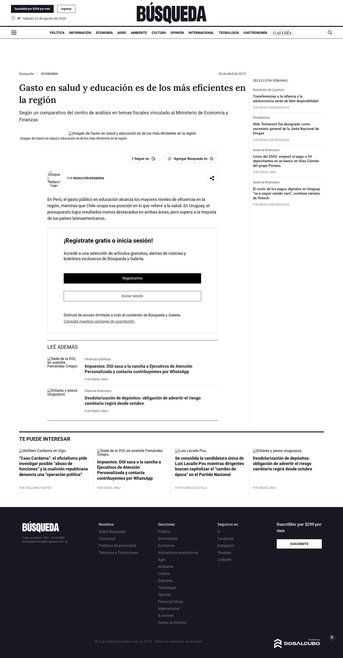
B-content (166, 615)
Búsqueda (27, 74)
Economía (104, 33)
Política (57, 33)
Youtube (224, 552)
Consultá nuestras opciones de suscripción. (99, 321)
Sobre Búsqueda (112, 531)
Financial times (170, 601)
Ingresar (66, 8)
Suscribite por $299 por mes (32, 8)
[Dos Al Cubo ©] (297, 647)
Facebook (225, 538)
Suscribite (299, 544)
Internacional (201, 33)
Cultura (159, 33)
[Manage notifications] (332, 637)
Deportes (165, 580)
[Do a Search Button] (330, 33)
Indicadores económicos (178, 552)
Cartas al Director (172, 622)
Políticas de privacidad (117, 545)
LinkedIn (224, 559)
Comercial (107, 538)
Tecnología (229, 33)
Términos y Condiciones (118, 552)
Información (80, 33)
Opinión (177, 33)
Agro (121, 33)
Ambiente (139, 33)
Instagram (225, 545)
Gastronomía (255, 33)
